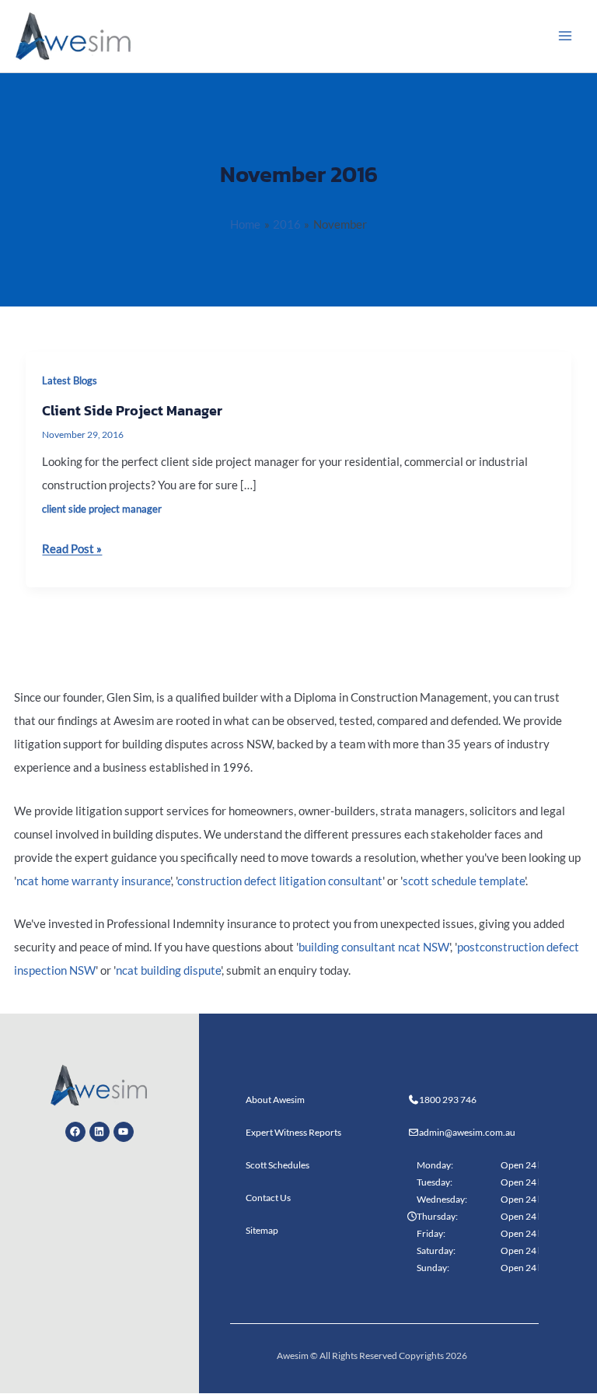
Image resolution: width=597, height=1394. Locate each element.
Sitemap (262, 1230)
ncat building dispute (168, 970)
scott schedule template (464, 881)
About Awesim (275, 1099)
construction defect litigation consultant (279, 881)
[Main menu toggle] (565, 36)
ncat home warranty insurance (93, 881)
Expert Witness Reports (293, 1132)
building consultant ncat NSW (373, 947)
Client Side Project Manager (132, 410)
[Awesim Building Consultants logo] (74, 34)
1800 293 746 (448, 1099)
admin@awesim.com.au (467, 1132)
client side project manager (102, 509)
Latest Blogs (69, 380)
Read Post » (72, 546)
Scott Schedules (277, 1165)
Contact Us (268, 1197)
